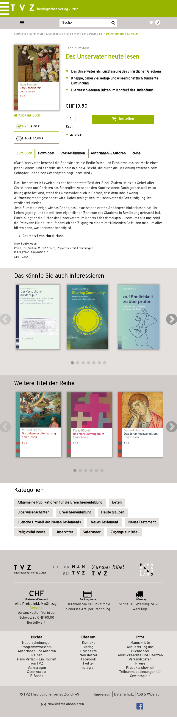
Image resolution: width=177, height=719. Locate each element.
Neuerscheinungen (36, 643)
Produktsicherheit (140, 668)
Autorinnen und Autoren (37, 651)
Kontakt (88, 643)
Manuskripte (140, 643)
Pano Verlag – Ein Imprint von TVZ (36, 661)
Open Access (37, 672)
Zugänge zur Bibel (125, 532)
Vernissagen (37, 668)
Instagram (88, 668)
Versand (36, 608)
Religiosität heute (31, 532)
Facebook (88, 659)
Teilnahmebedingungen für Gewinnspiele (140, 674)
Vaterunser (92, 532)
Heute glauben (112, 512)
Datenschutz (124, 695)
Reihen (36, 655)
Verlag (88, 647)
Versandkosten (140, 659)
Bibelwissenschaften (33, 512)
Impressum (102, 695)
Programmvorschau (36, 647)
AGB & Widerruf (148, 695)
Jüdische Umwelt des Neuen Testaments (49, 522)
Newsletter (88, 655)
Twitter (88, 664)
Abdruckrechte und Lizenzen (140, 655)
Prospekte (88, 651)
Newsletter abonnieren (65, 704)
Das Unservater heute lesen (122, 34)
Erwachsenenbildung (75, 512)
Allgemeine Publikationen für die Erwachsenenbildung (59, 503)
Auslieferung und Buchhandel (140, 649)
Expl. (70, 127)
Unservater (64, 532)
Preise (140, 664)
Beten (117, 503)
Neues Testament (104, 522)
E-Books (36, 676)
